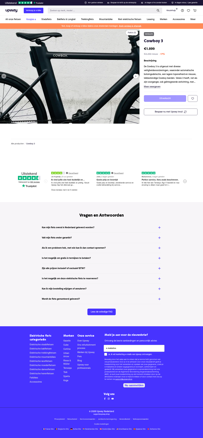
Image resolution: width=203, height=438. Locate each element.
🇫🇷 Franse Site (48, 429)
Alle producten (17, 144)
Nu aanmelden (134, 385)
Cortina (66, 349)
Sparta (66, 376)
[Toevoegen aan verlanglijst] (192, 98)
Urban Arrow (66, 355)
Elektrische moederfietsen (43, 365)
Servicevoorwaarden (87, 419)
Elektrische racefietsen (41, 361)
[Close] (103, 2)
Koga (65, 381)
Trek (65, 372)
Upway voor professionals (84, 366)
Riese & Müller (67, 362)
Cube (65, 345)
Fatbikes (34, 378)
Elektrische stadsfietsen (42, 345)
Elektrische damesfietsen (42, 369)
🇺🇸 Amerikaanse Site (124, 429)
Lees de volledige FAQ (101, 312)
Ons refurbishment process (86, 346)
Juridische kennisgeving (107, 419)
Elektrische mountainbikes (43, 357)
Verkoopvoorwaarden (141, 419)
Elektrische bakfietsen (41, 349)
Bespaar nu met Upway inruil (169, 112)
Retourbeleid (72, 419)
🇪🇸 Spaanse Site (139, 429)
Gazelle (67, 341)
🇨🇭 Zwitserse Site (153, 429)
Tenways (67, 368)
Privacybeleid (59, 419)
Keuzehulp (171, 10)
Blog (79, 361)
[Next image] (135, 76)
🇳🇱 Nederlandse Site (90, 429)
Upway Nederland (105, 411)
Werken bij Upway (86, 352)
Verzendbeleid (124, 419)
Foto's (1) (132, 33)
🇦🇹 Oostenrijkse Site (107, 429)
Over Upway (83, 341)
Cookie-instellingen (101, 424)
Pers (79, 357)
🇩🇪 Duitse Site (75, 429)
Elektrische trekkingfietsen (43, 353)
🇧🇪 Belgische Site (62, 429)
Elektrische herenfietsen (42, 374)
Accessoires (36, 382)
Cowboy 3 (30, 144)
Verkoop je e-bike (33, 10)
